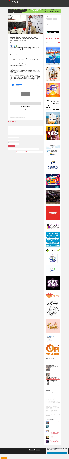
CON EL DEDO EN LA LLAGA (52, 38)
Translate (58, 392)
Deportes (54, 5)
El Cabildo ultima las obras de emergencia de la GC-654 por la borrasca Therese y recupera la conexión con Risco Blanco (53, 402)
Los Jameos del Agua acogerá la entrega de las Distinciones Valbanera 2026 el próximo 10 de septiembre (53, 414)
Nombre (9, 135)
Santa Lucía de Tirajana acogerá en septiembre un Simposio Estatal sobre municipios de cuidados (51, 411)
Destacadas (37, 5)
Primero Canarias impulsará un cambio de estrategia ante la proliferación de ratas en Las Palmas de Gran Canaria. (52, 398)
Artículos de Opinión (43, 5)
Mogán (25, 42)
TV (20, 5)
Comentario (9, 124)
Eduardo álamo (12, 117)
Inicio (27, 5)
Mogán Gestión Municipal (21, 117)
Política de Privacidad (21, 452)
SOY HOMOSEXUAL (53, 436)
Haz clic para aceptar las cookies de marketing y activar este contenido (25, 94)
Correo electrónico (11, 139)
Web (8, 142)
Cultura (50, 5)
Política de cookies (53, 449)
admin (17, 42)
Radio (23, 5)
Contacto (58, 5)
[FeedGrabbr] (53, 385)
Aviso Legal (15, 452)
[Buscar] (59, 42)
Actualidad (31, 5)
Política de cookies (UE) (29, 452)
